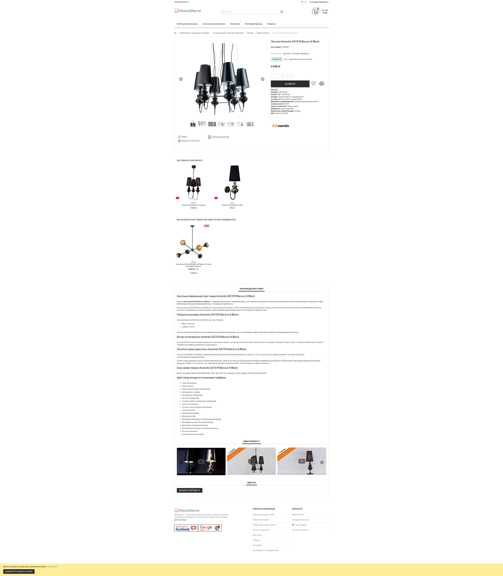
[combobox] (251, 11)
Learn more (52, 567)
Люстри (250, 33)
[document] (251, 569)
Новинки (256, 540)
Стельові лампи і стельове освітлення (228, 33)
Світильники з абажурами (192, 395)
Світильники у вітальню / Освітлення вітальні (200, 428)
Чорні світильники (189, 383)
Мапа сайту (257, 535)
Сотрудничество (271, 550)
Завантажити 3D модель (191, 141)
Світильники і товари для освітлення (194, 33)
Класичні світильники (190, 413)
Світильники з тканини (191, 392)
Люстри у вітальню (189, 431)
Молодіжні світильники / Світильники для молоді (201, 419)
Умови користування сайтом (264, 525)
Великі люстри (263, 33)
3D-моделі (257, 545)
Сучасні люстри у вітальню (193, 434)
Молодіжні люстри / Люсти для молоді (197, 422)
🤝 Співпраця (258, 550)
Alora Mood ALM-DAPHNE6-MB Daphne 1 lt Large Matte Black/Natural (193, 264)
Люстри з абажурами (190, 398)
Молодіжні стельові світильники (195, 425)
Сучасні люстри (188, 410)
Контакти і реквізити (300, 530)
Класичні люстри (189, 416)
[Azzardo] (281, 135)
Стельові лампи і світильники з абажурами (199, 401)
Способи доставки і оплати (264, 515)
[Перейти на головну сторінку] (175, 33)
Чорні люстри (187, 386)
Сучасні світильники (190, 404)
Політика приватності (261, 530)
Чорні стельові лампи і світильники (196, 389)
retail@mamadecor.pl (300, 520)
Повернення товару (261, 520)
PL (302, 2)
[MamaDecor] (188, 11)
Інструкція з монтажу (220, 137)
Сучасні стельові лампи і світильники (197, 407)
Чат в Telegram (301, 525)
